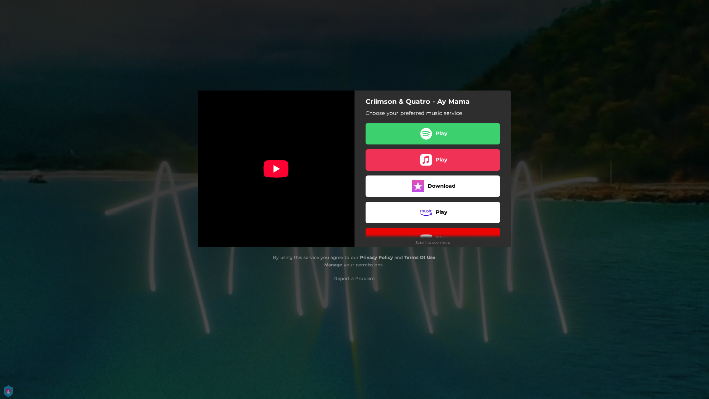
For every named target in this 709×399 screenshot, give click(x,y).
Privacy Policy (376, 257)
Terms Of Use (419, 257)
